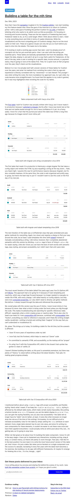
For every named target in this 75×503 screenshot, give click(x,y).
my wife (52, 30)
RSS (54, 3)
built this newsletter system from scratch (20, 467)
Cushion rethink (48, 25)
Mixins (10, 293)
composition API (30, 315)
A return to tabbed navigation (24, 493)
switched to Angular (30, 107)
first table (11, 105)
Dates (15, 495)
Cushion (10, 10)
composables (60, 315)
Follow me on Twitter (58, 490)
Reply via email (56, 493)
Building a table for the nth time (28, 16)
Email (67, 3)
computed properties (20, 300)
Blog (49, 3)
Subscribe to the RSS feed (60, 488)
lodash (53, 237)
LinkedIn (61, 3)
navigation (24, 25)
